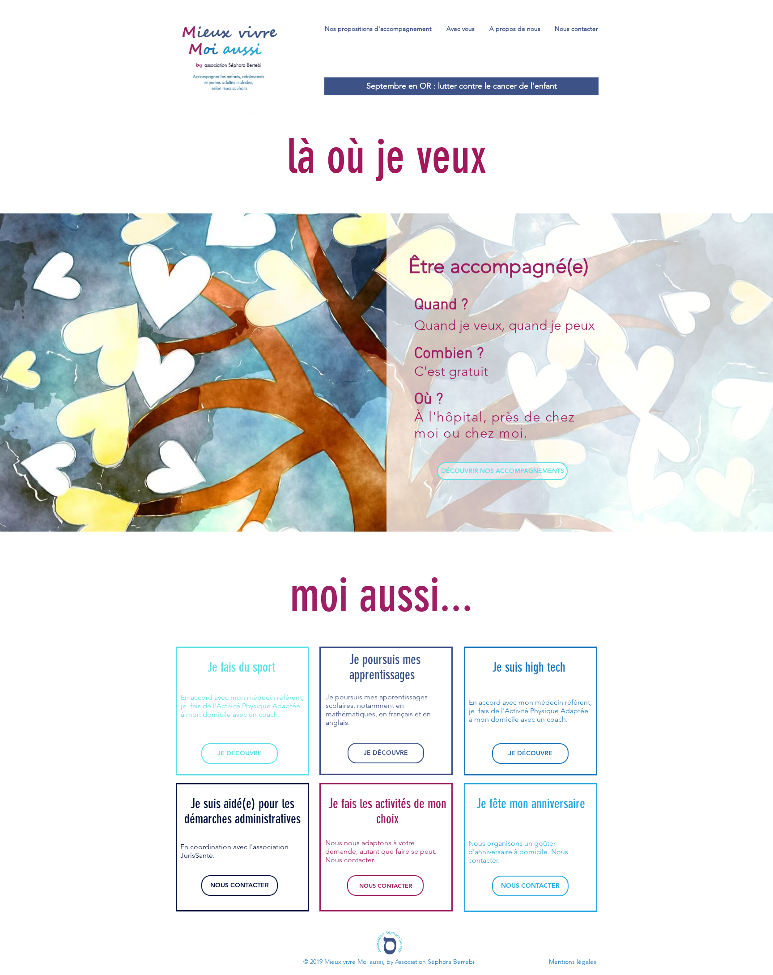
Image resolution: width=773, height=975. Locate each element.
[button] (378, 29)
